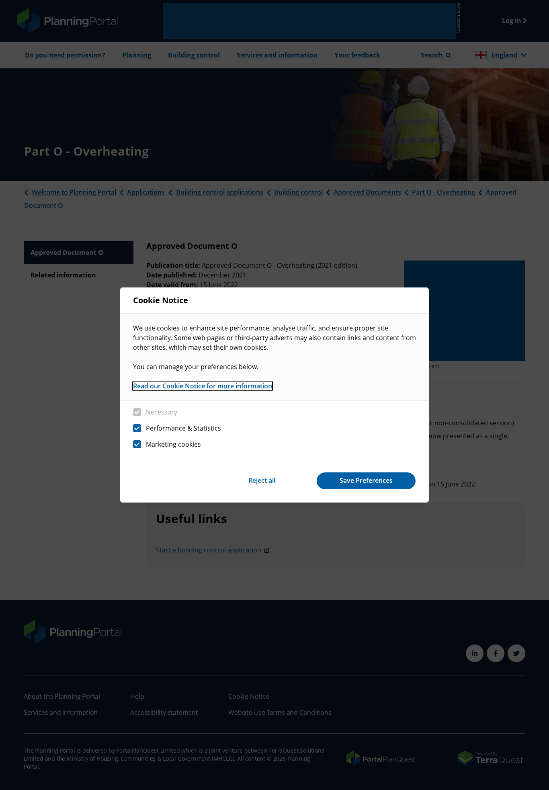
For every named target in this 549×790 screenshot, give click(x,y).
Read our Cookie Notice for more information (202, 386)
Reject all (261, 480)
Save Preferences (366, 480)
